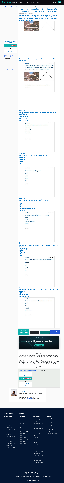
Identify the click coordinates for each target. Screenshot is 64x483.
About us (15, 476)
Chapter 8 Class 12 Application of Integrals (11, 6)
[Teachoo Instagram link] (29, 472)
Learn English (50, 418)
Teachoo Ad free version (24, 421)
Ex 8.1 (7, 60)
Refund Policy (38, 476)
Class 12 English (23, 443)
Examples (8, 62)
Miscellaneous (9, 64)
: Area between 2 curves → (24, 332)
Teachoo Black (29, 398)
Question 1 (10, 45)
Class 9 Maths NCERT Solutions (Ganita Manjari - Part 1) (38, 434)
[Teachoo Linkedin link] (37, 472)
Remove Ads (34, 332)
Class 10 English (23, 437)
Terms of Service (25, 476)
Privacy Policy (32, 476)
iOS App (7, 420)
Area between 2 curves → (10, 51)
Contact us (20, 476)
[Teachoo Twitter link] (32, 472)
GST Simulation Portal (24, 427)
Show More (39, 366)
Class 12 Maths (22, 441)
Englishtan (50, 431)
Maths (27, 2)
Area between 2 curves (11, 69)
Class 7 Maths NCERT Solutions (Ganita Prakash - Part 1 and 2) (39, 423)
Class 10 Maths (22, 433)
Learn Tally (50, 422)
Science (32, 2)
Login (60, 2)
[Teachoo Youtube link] (35, 472)
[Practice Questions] (56, 2)
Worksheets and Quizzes (24, 423)
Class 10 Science (23, 435)
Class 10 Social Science (24, 439)
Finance (38, 2)
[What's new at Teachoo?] (53, 2)
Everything (14, 2)
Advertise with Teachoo (46, 476)
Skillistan (21, 425)
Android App (8, 418)
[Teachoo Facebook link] (27, 472)
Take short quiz (45, 332)
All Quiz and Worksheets (55, 332)
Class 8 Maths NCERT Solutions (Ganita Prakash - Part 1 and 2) (39, 428)
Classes (21, 2)
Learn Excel (50, 420)
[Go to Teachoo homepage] (6, 2)
